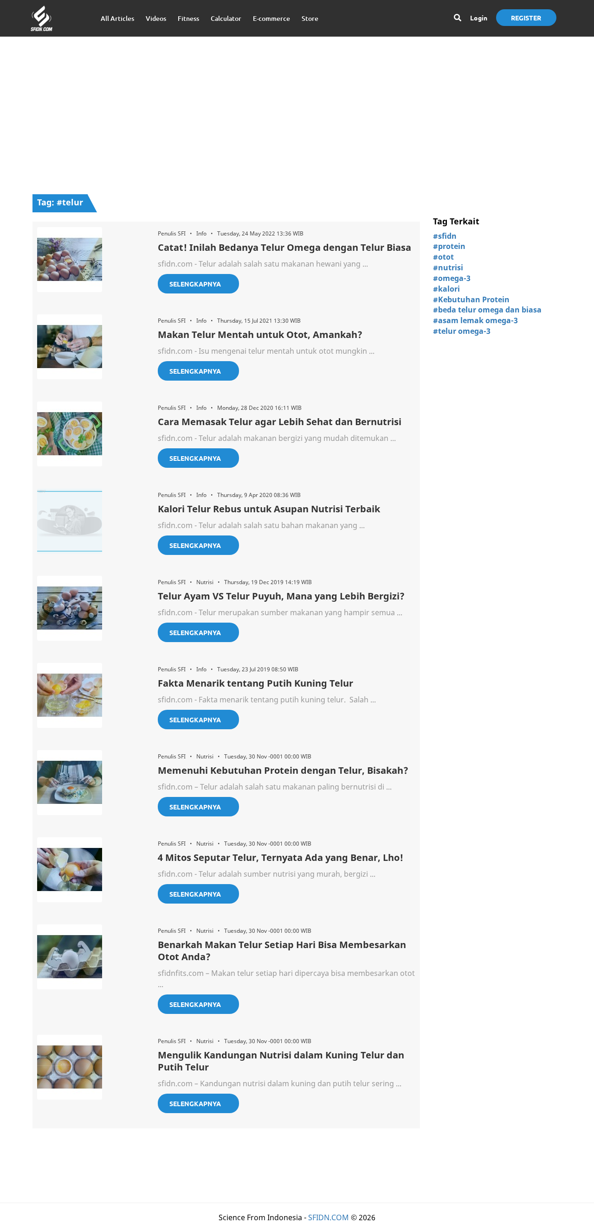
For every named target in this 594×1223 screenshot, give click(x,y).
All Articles (117, 18)
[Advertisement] (297, 111)
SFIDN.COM (328, 1217)
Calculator (226, 18)
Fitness (188, 18)
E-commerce (271, 18)
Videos (156, 18)
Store (310, 18)
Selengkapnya (195, 284)
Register (526, 17)
